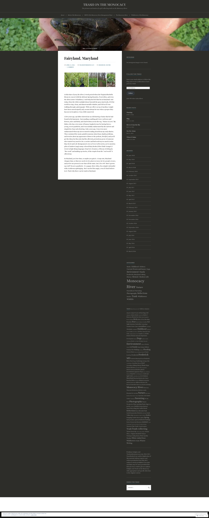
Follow (131, 93)
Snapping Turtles (131, 417)
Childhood (101, 65)
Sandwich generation (132, 413)
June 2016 (132, 239)
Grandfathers (129, 363)
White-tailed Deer (139, 438)
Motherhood (135, 390)
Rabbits (136, 406)
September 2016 (134, 227)
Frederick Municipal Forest (137, 358)
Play (150, 404)
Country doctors (132, 333)
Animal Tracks (134, 313)
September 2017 (134, 179)
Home (144, 365)
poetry (128, 406)
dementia (138, 335)
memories (146, 380)
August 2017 (132, 183)
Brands (137, 322)
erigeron (143, 344)
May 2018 (131, 159)
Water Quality (144, 436)
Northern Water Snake (131, 395)
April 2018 (132, 163)
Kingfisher (133, 374)
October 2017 (133, 175)
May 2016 (131, 243)
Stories (128, 422)
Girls (148, 361)
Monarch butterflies (131, 384)
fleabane (141, 349)
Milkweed (138, 382)
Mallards (145, 376)
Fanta (139, 347)
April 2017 (132, 199)
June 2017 (132, 191)
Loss (131, 376)
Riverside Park (143, 411)
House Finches (131, 367)
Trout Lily (133, 431)
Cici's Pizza (135, 331)
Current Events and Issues (136, 269)
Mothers (141, 390)
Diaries (135, 338)
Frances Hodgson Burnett (139, 352)
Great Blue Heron (136, 363)
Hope (147, 365)
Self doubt (144, 413)
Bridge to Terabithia (143, 322)
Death (147, 333)
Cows (137, 333)
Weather (129, 438)
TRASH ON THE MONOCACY (104, 4)
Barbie (136, 315)
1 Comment (70, 67)
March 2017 (132, 203)
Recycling (133, 408)
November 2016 (133, 219)
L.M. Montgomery (139, 374)
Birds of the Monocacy (74, 15)
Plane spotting (137, 404)
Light (128, 376)
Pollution (132, 406)
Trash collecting (139, 429)
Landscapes (146, 374)
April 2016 (132, 247)
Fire (133, 350)
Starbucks (142, 420)
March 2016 (132, 251)
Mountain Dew (130, 393)
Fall (131, 347)
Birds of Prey (141, 319)
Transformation (143, 426)
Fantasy (142, 347)
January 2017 (133, 211)
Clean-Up (144, 331)
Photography (132, 293)
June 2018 (132, 155)
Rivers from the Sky (133, 125)
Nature (108, 65)
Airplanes (147, 309)
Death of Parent (131, 336)
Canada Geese (131, 326)
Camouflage (145, 324)
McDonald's (136, 380)
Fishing (136, 350)
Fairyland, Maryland (81, 58)
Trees (128, 431)
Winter (142, 441)
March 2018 (132, 167)
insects (129, 369)
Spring (146, 417)
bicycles (128, 319)
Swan (149, 422)
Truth (138, 431)
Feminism (129, 349)
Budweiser (132, 324)
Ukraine (147, 431)
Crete (144, 333)
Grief (143, 363)
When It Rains (131, 137)
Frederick (135, 355)
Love (141, 376)
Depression (144, 336)
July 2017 (131, 187)
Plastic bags (145, 404)
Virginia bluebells (136, 434)
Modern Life (144, 277)
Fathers (147, 347)
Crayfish (140, 333)
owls (145, 395)
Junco (144, 371)
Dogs (148, 269)
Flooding (146, 349)
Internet (133, 369)
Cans (136, 326)
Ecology (141, 341)
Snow (138, 417)
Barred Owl (141, 315)
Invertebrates (130, 372)
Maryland (130, 378)
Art (147, 313)
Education (145, 341)
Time (133, 426)
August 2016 (132, 231)
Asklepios (128, 315)
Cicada (131, 331)
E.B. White (136, 341)
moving (136, 393)
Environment (133, 272)
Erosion (147, 344)
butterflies (138, 324)
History (129, 277)
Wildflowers (142, 297)
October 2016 (133, 223)
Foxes (132, 352)
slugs (132, 415)
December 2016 (133, 215)
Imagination (144, 367)
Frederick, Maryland (134, 274)
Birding (131, 319)
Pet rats (146, 398)
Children (142, 267)
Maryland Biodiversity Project (141, 378)
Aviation (133, 315)
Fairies (128, 347)
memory (129, 382)
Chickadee (130, 329)
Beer (137, 317)
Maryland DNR (130, 380)
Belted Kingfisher (145, 317)
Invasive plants (139, 369)
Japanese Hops (138, 372)
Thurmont (129, 426)
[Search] (148, 487)
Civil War (140, 331)
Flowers (129, 352)
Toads (136, 426)
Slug (128, 119)
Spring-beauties (130, 419)
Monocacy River (135, 387)
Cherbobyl (149, 326)
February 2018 (133, 171)
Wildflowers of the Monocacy (139, 15)
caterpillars (142, 326)
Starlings (147, 420)
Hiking (143, 274)
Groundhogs (130, 365)
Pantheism (132, 398)
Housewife (137, 367)
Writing (129, 443)
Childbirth (135, 329)
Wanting (129, 112)
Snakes (129, 296)
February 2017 (133, 207)
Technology (129, 424)
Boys (134, 322)
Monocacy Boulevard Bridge (144, 384)
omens (136, 395)
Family (142, 272)
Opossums (140, 395)
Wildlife (130, 299)
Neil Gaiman (147, 393)
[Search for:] (139, 487)
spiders (142, 417)
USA (128, 434)
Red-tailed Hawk (142, 408)
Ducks (132, 341)
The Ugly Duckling (142, 424)
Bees (140, 317)
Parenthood (130, 291)
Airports (129, 313)
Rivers (136, 411)
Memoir (135, 277)
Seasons (139, 413)
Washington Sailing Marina (133, 436)
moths (144, 390)
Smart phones (136, 415)
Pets (128, 402)
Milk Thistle (133, 382)
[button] (76, 79)
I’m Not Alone (131, 131)
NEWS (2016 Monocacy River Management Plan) (98, 15)
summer (145, 422)
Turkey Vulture (142, 431)
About (62, 15)
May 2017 (131, 195)
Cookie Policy (34, 515)
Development (130, 338)
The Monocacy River (122, 15)
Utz (130, 433)
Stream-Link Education (136, 422)
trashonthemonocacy (86, 65)
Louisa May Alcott (136, 376)
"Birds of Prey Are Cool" (134, 309)
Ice (141, 367)
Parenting (138, 291)
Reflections (142, 293)
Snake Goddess (142, 415)
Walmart (143, 433)
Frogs (134, 361)
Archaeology (142, 313)
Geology (145, 361)
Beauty (134, 317)
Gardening (139, 361)
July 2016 (131, 235)
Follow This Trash (134, 74)
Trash (134, 296)
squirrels (137, 419)
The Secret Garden (135, 424)
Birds (129, 267)
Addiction (142, 309)
